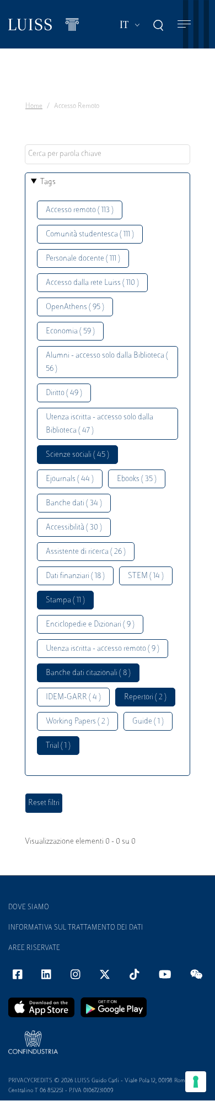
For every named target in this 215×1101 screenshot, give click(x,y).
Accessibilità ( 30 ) (74, 527)
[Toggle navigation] (184, 24)
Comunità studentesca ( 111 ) (90, 234)
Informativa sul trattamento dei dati (75, 928)
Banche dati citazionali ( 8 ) (88, 673)
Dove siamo (28, 907)
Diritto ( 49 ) (64, 393)
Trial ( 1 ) (58, 746)
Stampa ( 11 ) (65, 600)
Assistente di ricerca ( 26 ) (86, 552)
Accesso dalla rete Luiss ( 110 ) (92, 283)
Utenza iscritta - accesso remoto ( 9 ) (102, 649)
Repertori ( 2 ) (145, 697)
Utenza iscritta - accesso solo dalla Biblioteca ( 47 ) (99, 424)
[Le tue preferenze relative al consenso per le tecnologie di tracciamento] (195, 1081)
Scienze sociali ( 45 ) (77, 455)
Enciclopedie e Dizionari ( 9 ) (90, 624)
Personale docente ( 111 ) (83, 259)
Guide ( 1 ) (148, 721)
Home (33, 106)
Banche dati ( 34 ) (74, 503)
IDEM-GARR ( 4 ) (73, 697)
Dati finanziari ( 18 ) (75, 576)
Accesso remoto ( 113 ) (80, 210)
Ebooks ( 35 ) (137, 479)
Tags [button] (48, 182)
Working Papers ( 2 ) (77, 721)
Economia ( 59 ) (70, 331)
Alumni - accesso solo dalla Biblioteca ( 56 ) (107, 362)
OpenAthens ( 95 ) (75, 307)
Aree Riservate (34, 948)
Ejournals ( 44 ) (70, 479)
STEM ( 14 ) (146, 576)
